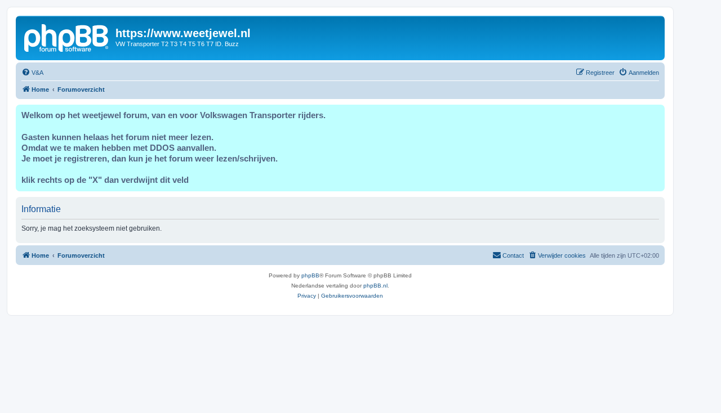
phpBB (310, 275)
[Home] (67, 37)
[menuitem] (32, 72)
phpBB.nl (375, 285)
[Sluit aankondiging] (655, 113)
